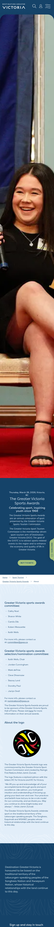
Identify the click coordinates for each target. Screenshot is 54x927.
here (31, 710)
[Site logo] (14, 6)
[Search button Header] (34, 6)
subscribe (52, 547)
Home (5, 577)
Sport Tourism (18, 577)
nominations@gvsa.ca (18, 701)
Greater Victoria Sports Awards (16, 581)
